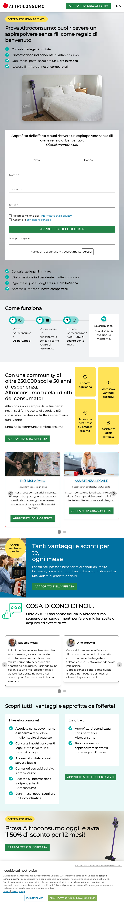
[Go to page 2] (64, 532)
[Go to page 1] (59, 532)
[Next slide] (113, 493)
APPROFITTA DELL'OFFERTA (88, 5)
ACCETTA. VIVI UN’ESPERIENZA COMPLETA (73, 898)
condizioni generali (39, 219)
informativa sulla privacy (56, 215)
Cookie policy (18, 891)
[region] (62, 882)
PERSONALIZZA (34, 898)
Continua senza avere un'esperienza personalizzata (98, 865)
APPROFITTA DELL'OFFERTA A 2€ (90, 777)
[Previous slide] (10, 493)
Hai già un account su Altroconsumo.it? (61, 251)
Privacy (6, 891)
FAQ (118, 5)
